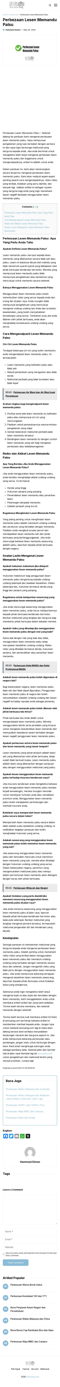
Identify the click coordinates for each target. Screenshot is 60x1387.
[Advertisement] (30, 100)
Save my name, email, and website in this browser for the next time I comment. (31, 1254)
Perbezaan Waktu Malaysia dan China (30, 1318)
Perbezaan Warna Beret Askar (26, 1284)
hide (35, 207)
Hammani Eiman (13, 30)
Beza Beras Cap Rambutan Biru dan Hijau (31, 1330)
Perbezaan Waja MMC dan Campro (24, 1111)
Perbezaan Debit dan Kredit (20, 1117)
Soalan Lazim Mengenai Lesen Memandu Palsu (26, 227)
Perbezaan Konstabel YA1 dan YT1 (28, 1296)
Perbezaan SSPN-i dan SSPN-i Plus (25, 1105)
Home (5, 15)
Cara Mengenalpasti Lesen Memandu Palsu (25, 220)
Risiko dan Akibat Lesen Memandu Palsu (23, 223)
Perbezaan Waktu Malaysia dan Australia (27, 1089)
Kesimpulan (9, 231)
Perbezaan (13, 15)
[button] (50, 5)
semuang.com (44, 1053)
